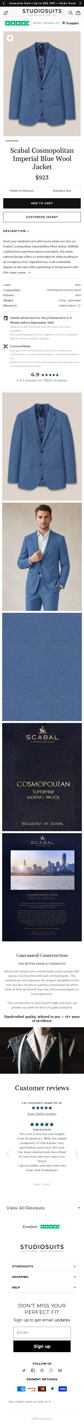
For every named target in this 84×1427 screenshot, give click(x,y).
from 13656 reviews (42, 1113)
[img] (42, 1108)
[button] (5, 12)
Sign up (42, 1346)
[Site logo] (42, 1248)
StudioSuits (46, 1419)
